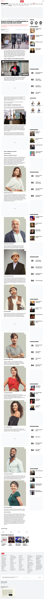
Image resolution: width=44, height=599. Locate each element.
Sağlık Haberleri (4, 562)
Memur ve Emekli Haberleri (4, 566)
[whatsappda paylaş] (22, 29)
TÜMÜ (30, 99)
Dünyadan (6, 5)
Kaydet (40, 577)
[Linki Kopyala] (28, 29)
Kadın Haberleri (4, 563)
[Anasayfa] (3, 553)
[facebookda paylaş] (16, 29)
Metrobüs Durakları (29, 569)
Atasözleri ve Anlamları (39, 555)
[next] (28, 541)
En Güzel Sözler (29, 568)
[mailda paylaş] (24, 29)
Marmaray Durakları (30, 570)
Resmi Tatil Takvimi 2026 (38, 569)
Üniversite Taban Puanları (29, 558)
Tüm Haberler (27, 5)
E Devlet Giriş (11, 561)
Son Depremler (12, 563)
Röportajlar (14, 5)
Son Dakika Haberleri (4, 555)
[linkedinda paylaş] (21, 29)
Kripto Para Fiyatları (4, 570)
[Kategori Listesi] (43, 1)
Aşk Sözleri (20, 558)
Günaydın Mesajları (21, 559)
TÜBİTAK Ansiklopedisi (30, 563)
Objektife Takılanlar (21, 5)
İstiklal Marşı (11, 559)
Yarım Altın (20, 562)
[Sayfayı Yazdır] (26, 29)
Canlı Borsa (11, 555)
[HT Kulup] (10, 5)
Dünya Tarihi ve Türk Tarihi (30, 560)
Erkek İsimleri (29, 571)
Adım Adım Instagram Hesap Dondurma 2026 (39, 566)
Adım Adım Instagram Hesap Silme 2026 (39, 568)
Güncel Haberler (4, 558)
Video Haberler (29, 555)
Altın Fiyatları (3, 567)
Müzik (17, 5)
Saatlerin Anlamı (21, 557)
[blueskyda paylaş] (19, 29)
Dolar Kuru (3, 568)
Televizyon (2, 5)
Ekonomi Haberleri (4, 557)
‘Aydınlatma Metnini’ (4, 593)
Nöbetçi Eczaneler (12, 558)
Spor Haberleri (3, 560)
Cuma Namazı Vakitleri (13, 557)
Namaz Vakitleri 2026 (13, 556)
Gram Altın (20, 560)
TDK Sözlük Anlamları (30, 556)
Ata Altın (20, 563)
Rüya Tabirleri (29, 559)
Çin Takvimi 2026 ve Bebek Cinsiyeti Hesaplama (38, 558)
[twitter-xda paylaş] (17, 29)
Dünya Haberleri (4, 561)
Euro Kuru (3, 569)
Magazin (4, 4)
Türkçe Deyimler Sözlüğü (39, 556)
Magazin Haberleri (4, 559)
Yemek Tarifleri (21, 555)
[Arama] (1, 1)
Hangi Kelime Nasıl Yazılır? (29, 567)
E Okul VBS (11, 560)
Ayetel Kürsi (20, 556)
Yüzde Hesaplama (38, 563)
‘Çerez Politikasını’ (10, 592)
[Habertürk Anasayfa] (22, 1)
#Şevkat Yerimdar (4, 528)
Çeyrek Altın (20, 561)
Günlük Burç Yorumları (13, 562)
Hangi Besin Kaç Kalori (30, 564)
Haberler (2, 19)
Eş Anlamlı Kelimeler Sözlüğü (30, 565)
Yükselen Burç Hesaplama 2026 (38, 562)
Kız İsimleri (28, 572)
